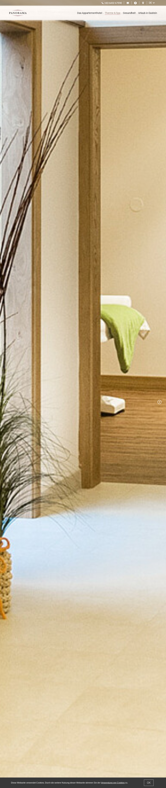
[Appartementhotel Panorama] (18, 13)
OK (149, 782)
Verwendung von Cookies (113, 783)
